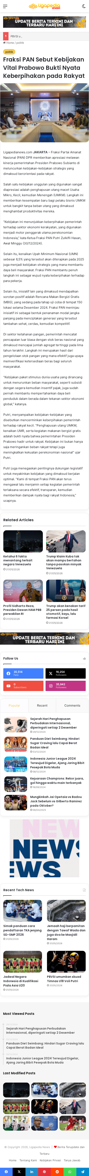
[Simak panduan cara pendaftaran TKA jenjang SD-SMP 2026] (22, 911)
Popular (14, 705)
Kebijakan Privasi (50, 1160)
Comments (72, 705)
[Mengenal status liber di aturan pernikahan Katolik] (16, 1123)
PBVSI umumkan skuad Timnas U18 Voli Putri (64, 979)
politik (20, 42)
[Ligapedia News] (44, 6)
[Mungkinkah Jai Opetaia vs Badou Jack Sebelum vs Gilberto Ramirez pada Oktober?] (15, 802)
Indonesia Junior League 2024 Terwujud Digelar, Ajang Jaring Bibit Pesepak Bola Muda (57, 763)
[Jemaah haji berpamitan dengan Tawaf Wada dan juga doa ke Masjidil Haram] (66, 911)
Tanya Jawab (72, 1160)
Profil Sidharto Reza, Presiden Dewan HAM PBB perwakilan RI (22, 610)
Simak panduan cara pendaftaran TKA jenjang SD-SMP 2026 (22, 930)
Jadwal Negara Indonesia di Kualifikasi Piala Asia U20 (20, 981)
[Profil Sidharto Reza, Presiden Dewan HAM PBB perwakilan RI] (23, 591)
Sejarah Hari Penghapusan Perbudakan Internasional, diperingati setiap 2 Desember (53, 723)
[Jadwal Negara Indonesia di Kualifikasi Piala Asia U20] (22, 962)
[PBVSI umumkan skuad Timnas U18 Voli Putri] (66, 962)
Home (10, 42)
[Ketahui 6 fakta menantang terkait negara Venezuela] (23, 541)
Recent (42, 705)
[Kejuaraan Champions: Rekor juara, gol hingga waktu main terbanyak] (15, 784)
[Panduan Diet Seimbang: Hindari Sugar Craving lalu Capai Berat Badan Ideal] (15, 744)
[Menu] (5, 7)
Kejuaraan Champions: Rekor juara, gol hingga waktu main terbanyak (57, 780)
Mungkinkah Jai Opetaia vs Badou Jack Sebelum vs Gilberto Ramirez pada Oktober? (56, 801)
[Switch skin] (84, 7)
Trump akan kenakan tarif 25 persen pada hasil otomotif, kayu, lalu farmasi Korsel (65, 612)
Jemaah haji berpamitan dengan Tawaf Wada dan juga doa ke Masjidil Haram (66, 932)
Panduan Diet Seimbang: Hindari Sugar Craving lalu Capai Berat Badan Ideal (54, 743)
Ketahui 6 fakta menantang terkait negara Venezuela (17, 560)
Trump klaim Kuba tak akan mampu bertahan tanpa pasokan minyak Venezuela (63, 562)
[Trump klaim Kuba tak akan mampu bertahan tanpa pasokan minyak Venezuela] (66, 541)
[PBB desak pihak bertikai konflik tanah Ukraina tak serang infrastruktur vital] (44, 1123)
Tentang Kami (28, 1160)
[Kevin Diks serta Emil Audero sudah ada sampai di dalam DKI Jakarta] (72, 1123)
